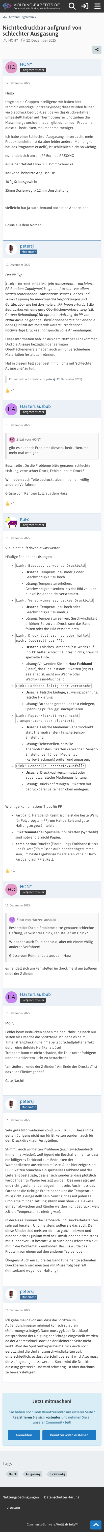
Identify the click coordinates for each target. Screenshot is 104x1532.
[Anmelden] (85, 6)
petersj (50, 379)
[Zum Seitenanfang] (95, 1524)
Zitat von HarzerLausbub (36, 920)
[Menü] (97, 6)
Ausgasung (33, 1474)
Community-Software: (52, 1524)
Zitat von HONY (28, 439)
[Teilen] (96, 50)
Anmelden (24, 1435)
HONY (13, 40)
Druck (13, 1474)
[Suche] (72, 6)
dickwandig (57, 1474)
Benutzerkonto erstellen (69, 1435)
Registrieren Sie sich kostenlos (36, 1417)
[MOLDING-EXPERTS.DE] (32, 6)
